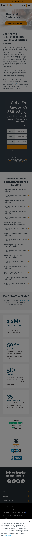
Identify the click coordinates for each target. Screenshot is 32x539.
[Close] (30, 521)
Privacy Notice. (7, 535)
